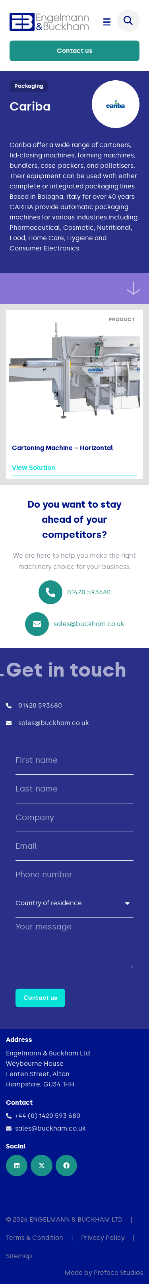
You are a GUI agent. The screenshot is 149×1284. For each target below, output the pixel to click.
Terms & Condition (34, 1237)
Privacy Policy (103, 1237)
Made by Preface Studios (104, 1272)
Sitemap (19, 1256)
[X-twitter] (41, 1165)
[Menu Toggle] (107, 22)
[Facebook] (66, 1165)
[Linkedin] (16, 1165)
